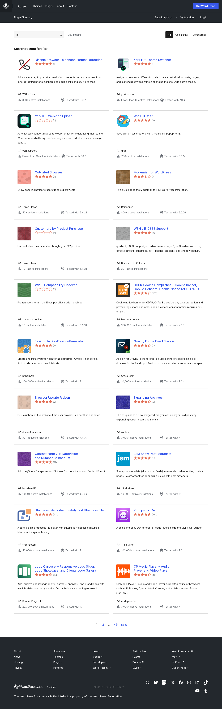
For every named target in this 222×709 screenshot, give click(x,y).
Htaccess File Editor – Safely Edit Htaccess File (69, 510)
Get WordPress (205, 6)
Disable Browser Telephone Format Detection (68, 60)
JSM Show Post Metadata (153, 454)
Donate (138, 662)
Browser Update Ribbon (52, 397)
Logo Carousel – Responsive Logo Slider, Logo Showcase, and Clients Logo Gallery (65, 568)
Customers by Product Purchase (59, 228)
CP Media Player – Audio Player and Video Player (151, 568)
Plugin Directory (23, 17)
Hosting (18, 662)
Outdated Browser (48, 172)
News (17, 656)
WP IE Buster (143, 116)
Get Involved (140, 651)
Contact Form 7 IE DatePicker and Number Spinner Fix (56, 456)
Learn (96, 651)
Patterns (58, 667)
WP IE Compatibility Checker (56, 285)
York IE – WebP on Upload (53, 116)
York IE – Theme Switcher (152, 60)
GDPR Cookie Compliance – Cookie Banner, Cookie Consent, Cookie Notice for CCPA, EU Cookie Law (167, 287)
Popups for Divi (145, 510)
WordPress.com (182, 651)
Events (136, 656)
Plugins (57, 662)
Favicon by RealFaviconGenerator (59, 341)
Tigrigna (51, 687)
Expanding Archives (148, 397)
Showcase (59, 651)
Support (97, 656)
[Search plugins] (60, 34)
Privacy (18, 667)
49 (116, 624)
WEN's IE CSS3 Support (151, 228)
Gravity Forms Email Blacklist (155, 341)
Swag (137, 667)
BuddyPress (180, 667)
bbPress (178, 662)
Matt (176, 656)
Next (124, 624)
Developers (99, 662)
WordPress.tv (102, 667)
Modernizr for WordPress (152, 172)
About (17, 651)
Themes (58, 656)
